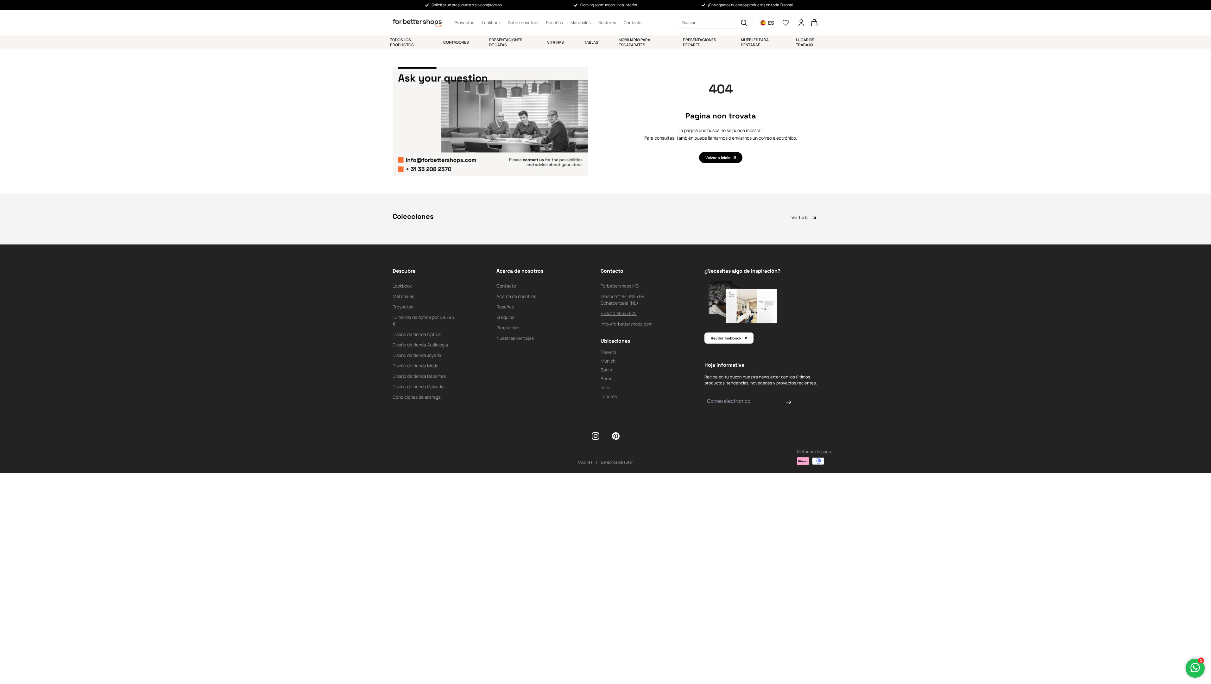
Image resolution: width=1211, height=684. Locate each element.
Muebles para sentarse (755, 42)
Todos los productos (402, 42)
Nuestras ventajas (515, 338)
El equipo (505, 317)
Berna (607, 379)
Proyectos (464, 22)
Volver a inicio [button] (717, 157)
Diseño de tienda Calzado (418, 386)
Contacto (633, 22)
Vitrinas (555, 42)
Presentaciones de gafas (505, 42)
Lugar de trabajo (805, 42)
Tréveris (608, 352)
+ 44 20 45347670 (619, 313)
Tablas (591, 42)
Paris (605, 387)
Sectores (607, 22)
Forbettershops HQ (620, 286)
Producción (507, 328)
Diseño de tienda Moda (415, 366)
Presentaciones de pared (699, 42)
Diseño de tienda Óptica (417, 334)
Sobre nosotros (523, 22)
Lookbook (491, 22)
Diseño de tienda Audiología (420, 345)
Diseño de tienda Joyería (417, 355)
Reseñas (554, 22)
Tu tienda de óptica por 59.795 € (423, 320)
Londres (609, 396)
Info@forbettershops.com (627, 324)
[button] (715, 22)
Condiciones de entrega (417, 397)
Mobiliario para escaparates (634, 42)
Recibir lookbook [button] (726, 338)
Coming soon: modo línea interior (608, 5)
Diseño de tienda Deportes (419, 376)
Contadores (456, 42)
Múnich (608, 361)
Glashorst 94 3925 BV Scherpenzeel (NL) (622, 299)
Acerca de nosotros (516, 296)
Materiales (581, 22)
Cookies (585, 462)
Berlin (606, 370)
